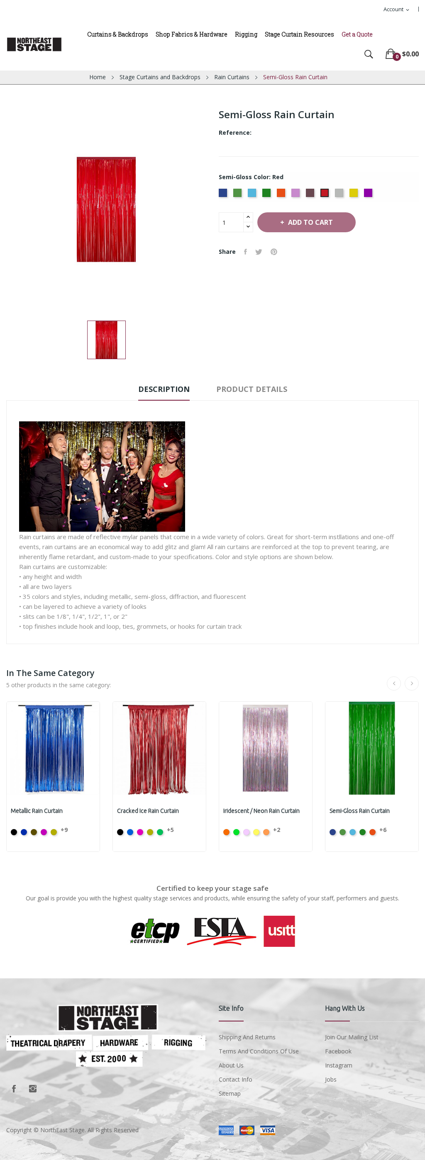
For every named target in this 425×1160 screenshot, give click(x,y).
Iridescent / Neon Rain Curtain (261, 810)
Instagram (32, 1088)
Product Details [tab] (251, 389)
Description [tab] (164, 389)
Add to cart (310, 222)
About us (231, 1065)
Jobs (331, 1079)
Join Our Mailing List (352, 1037)
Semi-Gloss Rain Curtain (360, 810)
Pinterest (273, 252)
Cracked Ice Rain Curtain (148, 810)
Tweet (258, 252)
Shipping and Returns (247, 1037)
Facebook (13, 1088)
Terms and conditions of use (259, 1051)
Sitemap (230, 1093)
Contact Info (235, 1079)
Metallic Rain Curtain (37, 810)
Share (245, 252)
